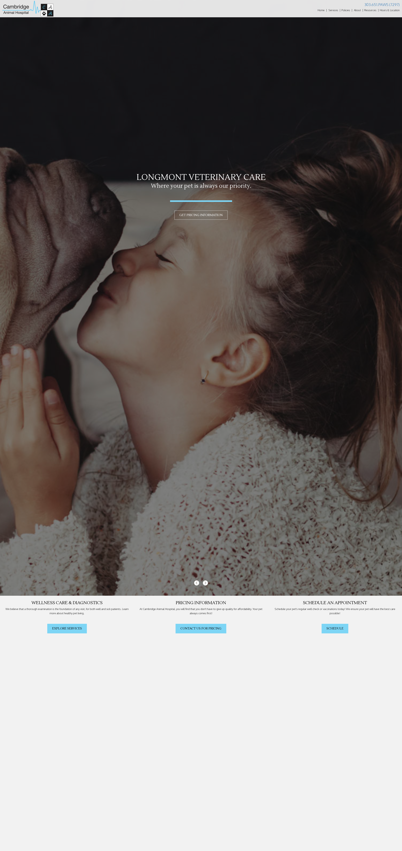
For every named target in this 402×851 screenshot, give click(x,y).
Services (333, 10)
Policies (345, 10)
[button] (197, 582)
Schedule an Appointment (201, 215)
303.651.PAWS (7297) (382, 4)
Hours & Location (390, 10)
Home (321, 10)
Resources (370, 10)
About (357, 10)
